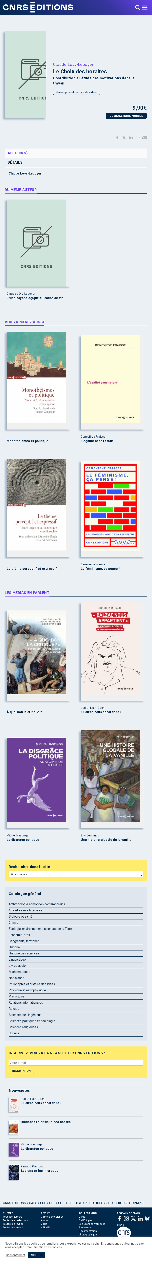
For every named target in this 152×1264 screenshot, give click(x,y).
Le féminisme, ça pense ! (100, 568)
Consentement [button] (15, 1255)
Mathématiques (19, 972)
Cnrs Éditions (14, 1203)
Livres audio (17, 966)
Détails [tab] (15, 162)
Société (14, 1033)
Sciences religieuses (23, 1027)
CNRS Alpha (85, 1220)
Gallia (44, 1224)
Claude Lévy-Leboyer (73, 64)
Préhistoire (16, 996)
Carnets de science (52, 1216)
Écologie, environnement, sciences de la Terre (40, 929)
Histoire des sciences (24, 953)
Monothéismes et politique (27, 441)
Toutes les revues (13, 1224)
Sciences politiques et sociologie (32, 1021)
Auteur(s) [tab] (18, 153)
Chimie (13, 923)
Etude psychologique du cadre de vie (35, 298)
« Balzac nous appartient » (101, 712)
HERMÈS (46, 1227)
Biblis (82, 1216)
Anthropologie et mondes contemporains (37, 904)
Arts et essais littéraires (25, 910)
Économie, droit (19, 935)
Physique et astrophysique (27, 990)
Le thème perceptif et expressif (32, 568)
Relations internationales (26, 1002)
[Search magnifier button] (140, 874)
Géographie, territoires (24, 941)
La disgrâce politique (23, 839)
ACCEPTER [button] (36, 1254)
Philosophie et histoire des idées (77, 92)
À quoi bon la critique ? (24, 712)
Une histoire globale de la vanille (106, 839)
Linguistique (17, 959)
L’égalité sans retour (97, 441)
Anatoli (45, 1220)
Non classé (16, 978)
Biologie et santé (20, 916)
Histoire (14, 947)
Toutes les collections (16, 1220)
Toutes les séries (13, 1227)
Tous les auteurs (12, 1216)
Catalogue (37, 1203)
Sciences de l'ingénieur (25, 1015)
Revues (14, 1009)
